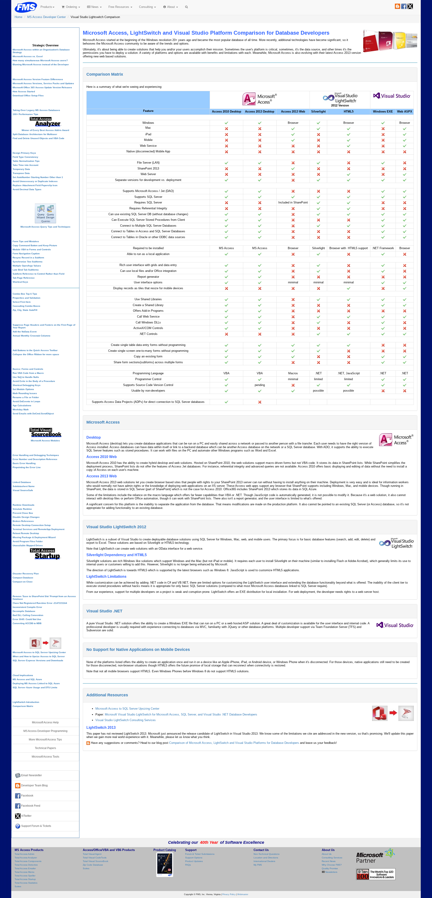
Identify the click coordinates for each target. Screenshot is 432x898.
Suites (18, 886)
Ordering (71, 7)
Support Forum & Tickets (35, 826)
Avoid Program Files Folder (28, 541)
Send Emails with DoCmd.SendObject (33, 413)
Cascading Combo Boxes (26, 306)
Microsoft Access (103, 422)
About (171, 7)
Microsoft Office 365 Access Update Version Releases (42, 87)
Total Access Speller (25, 875)
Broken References (23, 521)
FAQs (188, 865)
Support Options (193, 857)
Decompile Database (24, 611)
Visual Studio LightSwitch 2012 (116, 527)
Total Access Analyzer (26, 857)
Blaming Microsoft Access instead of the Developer (41, 64)
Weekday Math (21, 409)
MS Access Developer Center (46, 17)
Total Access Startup (25, 879)
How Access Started (24, 91)
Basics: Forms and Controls (28, 369)
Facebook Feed (30, 805)
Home (18, 17)
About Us (326, 854)
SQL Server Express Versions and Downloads (38, 660)
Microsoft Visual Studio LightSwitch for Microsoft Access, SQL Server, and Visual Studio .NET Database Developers (181, 714)
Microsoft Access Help (45, 722)
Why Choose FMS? (332, 865)
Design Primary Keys (24, 153)
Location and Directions (266, 857)
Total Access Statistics (26, 883)
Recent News (328, 861)
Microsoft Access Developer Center (45, 35)
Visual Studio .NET (104, 611)
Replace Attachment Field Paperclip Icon (35, 185)
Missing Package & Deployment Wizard (34, 537)
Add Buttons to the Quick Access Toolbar (35, 350)
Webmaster (242, 894)
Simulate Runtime (22, 509)
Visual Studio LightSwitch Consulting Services (125, 720)
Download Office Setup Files (28, 95)
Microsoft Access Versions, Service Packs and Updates (43, 83)
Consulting (146, 7)
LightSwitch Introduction (26, 702)
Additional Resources (107, 695)
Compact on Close (23, 581)
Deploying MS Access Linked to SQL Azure (36, 683)
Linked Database (22, 482)
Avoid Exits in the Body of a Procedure (34, 381)
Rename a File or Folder (26, 397)
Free (118, 7)
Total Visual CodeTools (94, 857)
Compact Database (23, 577)
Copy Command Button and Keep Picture (35, 245)
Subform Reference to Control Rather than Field (38, 274)
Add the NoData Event (24, 331)
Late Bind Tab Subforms (26, 269)
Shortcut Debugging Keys (26, 385)
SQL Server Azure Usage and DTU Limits (35, 687)
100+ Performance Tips (25, 114)
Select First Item (22, 302)
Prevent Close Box (23, 513)
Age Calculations (22, 405)
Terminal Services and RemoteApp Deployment (38, 529)
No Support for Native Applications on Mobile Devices (138, 649)
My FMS (258, 865)
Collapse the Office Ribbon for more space (36, 354)
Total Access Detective (26, 865)
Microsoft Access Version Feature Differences (38, 79)
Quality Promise (330, 868)
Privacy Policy (229, 894)
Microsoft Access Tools (45, 756)
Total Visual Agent (92, 854)
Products (46, 7)
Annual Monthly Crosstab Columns (31, 335)
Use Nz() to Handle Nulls (26, 377)
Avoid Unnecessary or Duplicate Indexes (35, 181)
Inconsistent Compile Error (27, 607)
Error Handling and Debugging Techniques (36, 455)
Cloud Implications (23, 675)
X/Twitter (26, 815)
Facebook (26, 795)
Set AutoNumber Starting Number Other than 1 (38, 177)
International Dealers (264, 861)
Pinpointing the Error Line (27, 467)
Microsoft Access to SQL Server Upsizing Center (127, 708)
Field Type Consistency (25, 157)
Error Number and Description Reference (35, 459)
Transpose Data (21, 173)
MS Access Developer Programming (45, 731)
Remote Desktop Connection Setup (32, 525)
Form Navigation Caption (26, 253)
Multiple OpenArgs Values (27, 265)
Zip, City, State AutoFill (25, 310)
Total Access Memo (24, 872)
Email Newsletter (31, 775)
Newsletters (331, 872)
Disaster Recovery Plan (26, 573)
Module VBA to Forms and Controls (32, 249)
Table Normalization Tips (26, 161)
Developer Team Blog (34, 785)
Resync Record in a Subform (28, 257)
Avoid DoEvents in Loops (26, 401)
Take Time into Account (25, 165)
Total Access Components (28, 861)
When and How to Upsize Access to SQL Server (39, 656)
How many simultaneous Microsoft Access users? (40, 60)
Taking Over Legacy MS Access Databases (36, 110)
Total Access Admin (24, 854)
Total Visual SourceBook (95, 861)
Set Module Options (23, 389)
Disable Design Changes (26, 517)
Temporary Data (21, 169)
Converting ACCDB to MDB (27, 623)
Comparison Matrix (104, 74)
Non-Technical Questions (266, 854)
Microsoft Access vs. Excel (28, 56)
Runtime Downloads (23, 505)
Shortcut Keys (20, 282)
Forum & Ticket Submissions (199, 854)
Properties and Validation (26, 298)
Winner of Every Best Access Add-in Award (45, 130)
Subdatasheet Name (24, 486)
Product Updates (194, 861)
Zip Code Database (93, 865)
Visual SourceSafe (23, 490)
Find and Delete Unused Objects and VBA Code (38, 138)
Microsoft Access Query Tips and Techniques (45, 227)
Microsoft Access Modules (45, 440)
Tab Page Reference (24, 278)
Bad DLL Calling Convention (28, 615)
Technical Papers (45, 748)
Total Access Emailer (25, 868)
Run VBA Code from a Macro (28, 373)
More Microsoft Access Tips (45, 739)
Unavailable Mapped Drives (28, 545)
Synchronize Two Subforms (28, 261)
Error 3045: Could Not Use (27, 619)
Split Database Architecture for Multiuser (35, 134)
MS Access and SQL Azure (27, 679)
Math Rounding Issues (25, 393)
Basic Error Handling (24, 463)
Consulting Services (332, 857)
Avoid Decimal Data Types (27, 189)
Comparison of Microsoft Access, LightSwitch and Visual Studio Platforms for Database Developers (234, 743)
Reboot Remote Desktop (26, 533)
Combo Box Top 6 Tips (25, 294)
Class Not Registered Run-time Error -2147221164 (40, 603)
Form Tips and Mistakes (26, 241)
